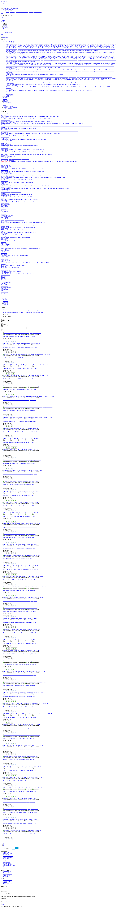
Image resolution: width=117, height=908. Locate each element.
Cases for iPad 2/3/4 (41, 52)
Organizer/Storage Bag (65, 78)
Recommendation (7, 102)
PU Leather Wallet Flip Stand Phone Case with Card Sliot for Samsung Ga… (19, 675)
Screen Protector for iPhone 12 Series (53, 47)
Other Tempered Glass (85, 58)
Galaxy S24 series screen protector (108, 60)
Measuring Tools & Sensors (61, 79)
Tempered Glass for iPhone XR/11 (25, 46)
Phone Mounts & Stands (15, 67)
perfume (7, 12)
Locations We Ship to (7, 872)
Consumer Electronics (10, 68)
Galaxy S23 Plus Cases (62, 60)
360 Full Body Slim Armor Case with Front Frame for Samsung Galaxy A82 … (20, 833)
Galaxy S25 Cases (18, 56)
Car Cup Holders (27, 90)
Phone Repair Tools (46, 67)
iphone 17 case (68, 50)
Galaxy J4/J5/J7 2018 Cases (74, 58)
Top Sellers (5, 97)
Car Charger (89, 64)
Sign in (5, 23)
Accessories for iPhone (11, 42)
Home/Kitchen (41, 77)
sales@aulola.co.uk (8, 8)
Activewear (104, 82)
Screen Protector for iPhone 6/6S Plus (44, 118)
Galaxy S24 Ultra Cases (29, 61)
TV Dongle (95, 93)
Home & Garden (9, 75)
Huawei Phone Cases (66, 66)
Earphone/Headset (96, 64)
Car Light (80, 90)
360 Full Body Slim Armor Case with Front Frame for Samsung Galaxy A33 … (20, 463)
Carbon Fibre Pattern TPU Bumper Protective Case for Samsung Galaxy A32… (20, 664)
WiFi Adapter (76, 86)
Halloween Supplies (79, 79)
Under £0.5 (5, 100)
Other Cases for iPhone (75, 47)
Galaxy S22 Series (86, 57)
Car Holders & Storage (11, 90)
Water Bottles (58, 77)
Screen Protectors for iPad (64, 52)
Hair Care (14, 82)
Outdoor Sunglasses (10, 84)
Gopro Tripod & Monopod (29, 71)
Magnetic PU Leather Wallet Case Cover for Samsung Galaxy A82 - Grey (19, 802)
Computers (8, 86)
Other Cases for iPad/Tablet (52, 52)
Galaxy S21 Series (4, 153)
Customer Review (7, 863)
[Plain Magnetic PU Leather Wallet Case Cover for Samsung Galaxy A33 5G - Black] (21, 555)
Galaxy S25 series (10, 56)
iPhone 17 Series (45, 50)
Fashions (66, 82)
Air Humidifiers (38, 78)
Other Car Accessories (87, 90)
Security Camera (31, 69)
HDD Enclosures (103, 86)
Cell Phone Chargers (52, 64)
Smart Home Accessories (59, 69)
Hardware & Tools (35, 79)
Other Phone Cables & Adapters (41, 64)
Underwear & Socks (85, 82)
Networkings (64, 86)
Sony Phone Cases (57, 66)
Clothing (70, 82)
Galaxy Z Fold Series (25, 60)
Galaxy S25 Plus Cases (27, 56)
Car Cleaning (60, 90)
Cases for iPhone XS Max (16, 123)
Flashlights (114, 78)
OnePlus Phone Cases (39, 66)
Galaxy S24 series (97, 60)
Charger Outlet (60, 64)
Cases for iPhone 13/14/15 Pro (24, 49)
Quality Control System (8, 856)
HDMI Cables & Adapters (22, 93)
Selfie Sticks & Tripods (106, 66)
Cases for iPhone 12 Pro (16, 47)
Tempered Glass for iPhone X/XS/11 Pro (41, 46)
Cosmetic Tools (111, 82)
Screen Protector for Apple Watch (35, 44)
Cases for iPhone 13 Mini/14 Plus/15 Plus (55, 49)
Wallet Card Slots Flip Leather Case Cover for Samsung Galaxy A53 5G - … (19, 495)
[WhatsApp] (4, 37)
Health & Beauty (9, 80)
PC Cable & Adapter (37, 86)
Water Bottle (39, 12)
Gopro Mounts (20, 71)
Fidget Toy (8, 74)
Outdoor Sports (25, 84)
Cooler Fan (52, 77)
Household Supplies (31, 78)
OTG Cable (21, 64)
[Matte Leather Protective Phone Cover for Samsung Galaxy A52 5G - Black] (20, 608)
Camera (15, 71)
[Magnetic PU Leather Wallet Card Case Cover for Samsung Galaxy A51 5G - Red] (21, 735)
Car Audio (75, 90)
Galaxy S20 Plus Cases (79, 56)
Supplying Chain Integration (9, 854)
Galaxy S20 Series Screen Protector (102, 56)
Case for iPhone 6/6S (82, 44)
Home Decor (92, 77)
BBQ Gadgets (81, 78)
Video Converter (66, 93)
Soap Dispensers (18, 77)
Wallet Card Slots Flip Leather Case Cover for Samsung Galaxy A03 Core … (19, 505)
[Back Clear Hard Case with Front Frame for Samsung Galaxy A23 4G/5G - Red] (21, 428)
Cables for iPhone (104, 63)
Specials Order (6, 882)
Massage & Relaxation (51, 82)
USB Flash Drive (110, 86)
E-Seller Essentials (10, 95)
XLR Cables (13, 93)
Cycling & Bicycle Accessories (49, 84)
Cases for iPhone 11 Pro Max (103, 46)
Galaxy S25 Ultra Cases (37, 56)
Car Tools (70, 90)
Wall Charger (12, 12)
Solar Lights (22, 79)
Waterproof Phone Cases (76, 66)
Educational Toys (24, 74)
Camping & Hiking (38, 84)
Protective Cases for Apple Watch (63, 44)
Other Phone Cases (94, 58)
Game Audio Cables (66, 71)
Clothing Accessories (76, 82)
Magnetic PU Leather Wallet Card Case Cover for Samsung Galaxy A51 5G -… (20, 738)
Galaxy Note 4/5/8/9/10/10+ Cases (60, 58)
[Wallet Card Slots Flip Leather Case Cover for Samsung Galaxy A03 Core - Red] (21, 502)
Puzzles (18, 74)
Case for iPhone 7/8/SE (33, 45)
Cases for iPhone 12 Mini (39, 47)
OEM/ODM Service (7, 880)
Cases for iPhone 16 (95, 49)
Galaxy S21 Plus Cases (22, 57)
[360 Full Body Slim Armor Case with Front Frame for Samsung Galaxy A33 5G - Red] (22, 460)
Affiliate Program (7, 881)
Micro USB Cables (14, 64)
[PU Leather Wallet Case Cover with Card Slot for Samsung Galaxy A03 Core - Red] (21, 343)
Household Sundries (55, 78)
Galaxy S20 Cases (70, 56)
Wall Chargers (67, 64)
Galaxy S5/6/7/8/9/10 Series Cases (45, 58)
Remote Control (68, 69)
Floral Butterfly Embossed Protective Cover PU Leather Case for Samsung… (19, 685)
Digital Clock (24, 78)
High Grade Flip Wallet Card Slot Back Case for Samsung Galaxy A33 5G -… (20, 516)
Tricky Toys (13, 74)
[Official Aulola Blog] (2, 904)
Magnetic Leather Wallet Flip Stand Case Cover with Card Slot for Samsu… (19, 706)
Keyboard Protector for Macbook (17, 53)
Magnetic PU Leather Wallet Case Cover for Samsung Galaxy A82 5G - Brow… (20, 812)
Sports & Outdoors (10, 83)
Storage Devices (95, 86)
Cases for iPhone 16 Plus (105, 49)
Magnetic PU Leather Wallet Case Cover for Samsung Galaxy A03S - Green (19, 823)
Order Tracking (6, 875)
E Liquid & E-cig (9, 94)
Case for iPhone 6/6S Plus (93, 44)
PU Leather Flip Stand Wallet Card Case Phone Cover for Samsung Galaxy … (20, 696)
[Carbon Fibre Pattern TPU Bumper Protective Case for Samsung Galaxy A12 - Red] (21, 650)
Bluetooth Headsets (112, 64)
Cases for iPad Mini (33, 52)
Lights (104, 78)
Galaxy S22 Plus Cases (104, 57)
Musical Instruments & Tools (46, 74)
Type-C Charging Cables (23, 63)
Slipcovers (8, 78)
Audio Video (9, 91)
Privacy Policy (6, 858)
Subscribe (3, 898)
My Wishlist (5, 27)
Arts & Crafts (37, 74)
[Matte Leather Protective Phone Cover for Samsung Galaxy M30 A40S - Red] (20, 639)
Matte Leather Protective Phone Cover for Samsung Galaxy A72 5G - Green (19, 622)
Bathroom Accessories (33, 77)
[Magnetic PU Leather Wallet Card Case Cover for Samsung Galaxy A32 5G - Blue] (21, 724)
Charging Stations (74, 64)
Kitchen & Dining (64, 77)
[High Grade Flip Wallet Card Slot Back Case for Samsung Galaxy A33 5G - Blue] (21, 512)
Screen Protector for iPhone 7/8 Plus (72, 45)
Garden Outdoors (74, 78)
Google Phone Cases (48, 66)
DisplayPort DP (58, 93)
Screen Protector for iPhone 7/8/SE (57, 45)
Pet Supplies (79, 77)
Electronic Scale (85, 77)
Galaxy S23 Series (45, 60)
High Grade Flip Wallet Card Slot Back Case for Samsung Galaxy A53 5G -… (20, 527)
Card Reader (8, 88)
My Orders (5, 26)
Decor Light (109, 78)
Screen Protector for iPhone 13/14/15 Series (74, 49)
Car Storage (34, 90)
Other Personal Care (30, 82)
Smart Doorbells (50, 69)
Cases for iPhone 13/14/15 (11, 49)
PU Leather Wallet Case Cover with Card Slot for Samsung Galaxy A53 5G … (20, 336)
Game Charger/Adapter (76, 71)
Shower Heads (25, 77)
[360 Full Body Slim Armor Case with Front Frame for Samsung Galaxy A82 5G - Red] (22, 830)
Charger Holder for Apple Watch (49, 44)
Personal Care (9, 82)
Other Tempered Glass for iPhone (87, 47)
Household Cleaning (46, 78)
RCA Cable (83, 93)
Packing (59, 67)
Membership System (7, 864)
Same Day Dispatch (7, 101)
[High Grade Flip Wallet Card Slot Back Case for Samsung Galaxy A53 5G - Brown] (21, 523)
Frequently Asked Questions (9, 865)
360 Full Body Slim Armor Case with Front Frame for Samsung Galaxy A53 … (20, 474)
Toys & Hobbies (9, 73)
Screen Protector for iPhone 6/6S (106, 44)
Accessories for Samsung (11, 55)
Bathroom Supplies (10, 77)
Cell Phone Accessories (11, 62)
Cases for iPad (9, 52)
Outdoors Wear (18, 84)
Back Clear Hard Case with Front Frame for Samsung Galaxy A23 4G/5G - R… (20, 431)
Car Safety (66, 90)
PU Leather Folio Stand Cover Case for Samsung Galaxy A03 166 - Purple (19, 548)
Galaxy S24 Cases (10, 61)
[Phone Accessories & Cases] (7, 9)
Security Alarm (24, 69)
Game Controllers (85, 71)
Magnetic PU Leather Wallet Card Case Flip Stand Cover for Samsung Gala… (20, 770)
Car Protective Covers (52, 90)
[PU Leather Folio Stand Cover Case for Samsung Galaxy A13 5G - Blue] (19, 534)
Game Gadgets (93, 71)
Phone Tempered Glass (37, 67)
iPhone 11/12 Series (73, 46)
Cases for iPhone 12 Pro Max (27, 47)
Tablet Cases (35, 58)
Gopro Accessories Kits (40, 71)
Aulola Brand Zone (7, 853)
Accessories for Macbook (90, 52)
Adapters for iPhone (95, 63)
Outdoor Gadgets (76, 84)
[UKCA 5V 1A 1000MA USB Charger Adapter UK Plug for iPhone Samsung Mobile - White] (23, 309)
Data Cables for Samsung (22, 177)
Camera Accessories (50, 71)
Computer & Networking (11, 85)
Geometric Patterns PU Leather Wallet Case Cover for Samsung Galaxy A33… (20, 579)
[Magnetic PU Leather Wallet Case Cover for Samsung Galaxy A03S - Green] (20, 819)
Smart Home (37, 69)
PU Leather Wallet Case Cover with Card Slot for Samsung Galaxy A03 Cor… (20, 347)
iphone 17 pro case (76, 50)
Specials (5, 99)
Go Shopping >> (4, 17)
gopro (30, 12)
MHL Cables (52, 93)
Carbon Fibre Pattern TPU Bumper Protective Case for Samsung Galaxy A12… (20, 653)
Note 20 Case (70, 57)
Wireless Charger (82, 64)
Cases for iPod (81, 52)
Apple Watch (9, 44)
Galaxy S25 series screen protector (50, 56)
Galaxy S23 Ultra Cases (72, 60)
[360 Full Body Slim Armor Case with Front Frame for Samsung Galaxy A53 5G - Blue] (22, 470)
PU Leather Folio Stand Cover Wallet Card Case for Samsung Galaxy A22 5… (20, 749)
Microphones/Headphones (16, 86)
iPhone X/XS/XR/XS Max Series (88, 45)
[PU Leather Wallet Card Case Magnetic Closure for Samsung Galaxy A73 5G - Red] (21, 438)
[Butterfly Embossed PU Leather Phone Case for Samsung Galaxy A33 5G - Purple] (21, 565)
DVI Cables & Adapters (44, 93)
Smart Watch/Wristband (89, 69)
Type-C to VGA (60, 63)
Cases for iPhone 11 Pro (92, 46)
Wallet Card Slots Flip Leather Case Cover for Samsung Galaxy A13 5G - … (19, 484)
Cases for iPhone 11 (82, 46)
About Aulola (6, 852)
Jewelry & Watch (60, 82)
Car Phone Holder (20, 90)
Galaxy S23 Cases (53, 60)
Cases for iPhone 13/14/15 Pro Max (38, 49)
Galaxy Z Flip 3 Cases (5, 163)
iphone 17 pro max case (93, 50)
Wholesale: (7, 338)
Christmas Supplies (100, 79)
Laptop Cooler (30, 86)
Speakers (24, 66)
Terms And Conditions (8, 857)
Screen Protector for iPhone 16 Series (33, 50)
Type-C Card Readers (44, 63)
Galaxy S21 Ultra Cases (32, 57)
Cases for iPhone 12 (37, 126)
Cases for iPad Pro (16, 52)
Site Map (5, 868)
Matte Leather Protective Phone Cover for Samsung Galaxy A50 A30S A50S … (20, 632)
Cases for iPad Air (24, 52)
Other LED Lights (16, 79)
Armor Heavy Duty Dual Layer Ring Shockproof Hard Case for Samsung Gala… (20, 590)
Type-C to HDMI (53, 63)
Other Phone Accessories (95, 66)
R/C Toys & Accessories (57, 74)
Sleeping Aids (43, 82)
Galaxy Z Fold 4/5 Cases (35, 60)
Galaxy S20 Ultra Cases (89, 56)
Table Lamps (28, 79)
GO (1, 329)
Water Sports (31, 84)
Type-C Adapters (68, 63)
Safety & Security (10, 69)
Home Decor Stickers (107, 77)
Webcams (24, 86)
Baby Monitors (17, 69)
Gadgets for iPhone (65, 47)
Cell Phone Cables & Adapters (84, 63)
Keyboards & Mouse (47, 86)
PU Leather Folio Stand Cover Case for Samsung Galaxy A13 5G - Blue (18, 537)
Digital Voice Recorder (109, 71)
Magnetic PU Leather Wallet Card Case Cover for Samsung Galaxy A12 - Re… (20, 759)
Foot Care (23, 82)
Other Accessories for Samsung (15, 58)
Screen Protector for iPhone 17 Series (57, 50)
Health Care (37, 82)
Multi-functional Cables (29, 64)
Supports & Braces (68, 84)
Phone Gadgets (54, 67)
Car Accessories (9, 89)
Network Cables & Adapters (85, 86)
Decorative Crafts (99, 77)
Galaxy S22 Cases (94, 57)
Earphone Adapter (103, 64)
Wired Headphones (10, 66)
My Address (5, 28)
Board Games (31, 74)
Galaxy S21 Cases (13, 57)
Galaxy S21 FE (41, 57)
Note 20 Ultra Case (78, 57)
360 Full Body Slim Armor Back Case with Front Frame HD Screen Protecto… (20, 717)
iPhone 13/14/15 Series (111, 47)
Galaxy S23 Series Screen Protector (85, 60)
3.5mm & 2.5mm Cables (75, 93)
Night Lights (9, 79)
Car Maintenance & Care (42, 90)
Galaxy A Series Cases (27, 58)
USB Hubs (54, 86)
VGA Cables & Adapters (33, 93)
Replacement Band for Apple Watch (19, 44)
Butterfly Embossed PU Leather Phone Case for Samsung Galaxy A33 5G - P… (20, 569)
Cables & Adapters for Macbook (16, 145)
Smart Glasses (43, 69)
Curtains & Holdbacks (15, 78)
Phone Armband (14, 188)
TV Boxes (8, 93)
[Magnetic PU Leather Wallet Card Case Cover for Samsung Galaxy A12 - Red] (20, 756)
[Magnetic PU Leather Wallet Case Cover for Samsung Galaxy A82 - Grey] (19, 798)
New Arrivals (6, 96)
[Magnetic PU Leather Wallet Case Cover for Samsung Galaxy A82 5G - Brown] (20, 809)
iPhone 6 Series (74, 44)
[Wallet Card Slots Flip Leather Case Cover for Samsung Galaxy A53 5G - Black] (21, 491)
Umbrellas (47, 77)
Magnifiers (41, 79)
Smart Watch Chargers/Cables (31, 196)
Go (16, 848)
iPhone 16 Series (87, 49)
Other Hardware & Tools (49, 79)
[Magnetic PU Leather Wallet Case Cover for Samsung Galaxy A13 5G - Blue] (20, 449)
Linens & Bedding (72, 77)
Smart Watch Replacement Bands (101, 69)
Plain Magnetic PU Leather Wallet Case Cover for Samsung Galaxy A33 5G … (20, 558)
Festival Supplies (71, 79)
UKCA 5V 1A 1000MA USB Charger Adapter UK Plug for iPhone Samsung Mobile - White (23, 312)
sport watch (18, 12)
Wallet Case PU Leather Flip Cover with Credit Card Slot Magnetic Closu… (19, 400)
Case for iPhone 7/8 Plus (44, 45)
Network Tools (70, 86)
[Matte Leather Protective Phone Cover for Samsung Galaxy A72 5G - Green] (20, 618)
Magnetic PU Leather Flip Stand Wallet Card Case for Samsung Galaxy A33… (20, 601)
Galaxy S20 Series (62, 56)
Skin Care (19, 82)
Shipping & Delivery (7, 874)
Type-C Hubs (75, 63)
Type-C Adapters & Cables (12, 63)
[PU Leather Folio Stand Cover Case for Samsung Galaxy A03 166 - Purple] (19, 544)
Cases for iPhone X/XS (100, 45)
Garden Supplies (88, 78)
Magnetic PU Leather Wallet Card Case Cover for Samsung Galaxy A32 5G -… (20, 728)
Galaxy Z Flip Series (103, 58)
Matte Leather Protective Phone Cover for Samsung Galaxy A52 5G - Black (19, 611)
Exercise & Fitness (60, 84)
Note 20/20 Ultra (64, 57)
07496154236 (3, 39)
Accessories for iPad (10, 51)
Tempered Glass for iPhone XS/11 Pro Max (59, 46)
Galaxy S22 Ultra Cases (24, 159)
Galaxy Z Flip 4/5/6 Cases (14, 60)
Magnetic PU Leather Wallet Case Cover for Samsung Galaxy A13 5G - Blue (19, 452)
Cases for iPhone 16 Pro (25, 133)
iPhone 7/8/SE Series (23, 45)
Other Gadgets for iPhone (100, 47)
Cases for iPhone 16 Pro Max (18, 50)
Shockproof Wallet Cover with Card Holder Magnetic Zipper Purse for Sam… (20, 357)
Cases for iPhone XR (13, 46)
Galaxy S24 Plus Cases (19, 61)
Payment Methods (7, 871)
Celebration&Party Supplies (90, 79)
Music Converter (89, 93)
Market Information (7, 883)
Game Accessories (58, 71)
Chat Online (15, 8)
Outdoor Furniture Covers (97, 78)
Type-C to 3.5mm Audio (34, 63)
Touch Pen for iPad (74, 52)
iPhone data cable (24, 12)
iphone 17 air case (84, 50)
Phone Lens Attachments (26, 67)
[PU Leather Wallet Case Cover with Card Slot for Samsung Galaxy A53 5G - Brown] (22, 333)
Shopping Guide (6, 862)
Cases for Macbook (100, 52)
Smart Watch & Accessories (78, 69)
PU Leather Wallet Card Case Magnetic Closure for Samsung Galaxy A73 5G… (20, 442)
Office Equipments (100, 71)
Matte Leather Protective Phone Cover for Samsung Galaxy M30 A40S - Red (19, 643)
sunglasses (33, 12)
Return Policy (6, 876)
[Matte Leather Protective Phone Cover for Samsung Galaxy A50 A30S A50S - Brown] (22, 629)
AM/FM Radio (9, 72)
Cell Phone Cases (30, 66)
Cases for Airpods (18, 66)
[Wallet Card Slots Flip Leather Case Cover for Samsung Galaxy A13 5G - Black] (21, 481)
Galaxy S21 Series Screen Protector (52, 57)
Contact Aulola (6, 866)
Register (5, 25)
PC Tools (59, 86)
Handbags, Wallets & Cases (96, 82)
